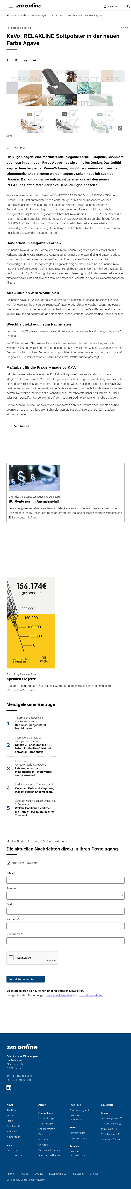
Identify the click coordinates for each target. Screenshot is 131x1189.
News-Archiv (13, 1137)
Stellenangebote (110, 1118)
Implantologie (45, 1124)
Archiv (42, 1105)
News (10, 1105)
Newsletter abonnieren (23, 979)
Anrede (11, 888)
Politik (10, 1116)
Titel (9, 904)
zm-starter (107, 1105)
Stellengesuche (109, 1124)
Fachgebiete (45, 1113)
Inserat (105, 1113)
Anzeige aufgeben (111, 1139)
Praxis (10, 1121)
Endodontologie (46, 1129)
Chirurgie (43, 1145)
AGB (23, 1174)
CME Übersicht (15, 1155)
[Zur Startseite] (29, 5)
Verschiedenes (109, 1134)
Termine (74, 1146)
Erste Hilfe (12, 1150)
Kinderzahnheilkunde (49, 1150)
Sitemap (94, 1174)
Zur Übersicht (22, 426)
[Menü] (11, 6)
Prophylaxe (76, 1105)
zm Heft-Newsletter (91, 995)
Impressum (78, 1174)
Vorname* (12, 919)
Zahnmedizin (13, 1131)
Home (13, 15)
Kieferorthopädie (47, 1134)
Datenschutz (56, 1174)
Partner (11, 1174)
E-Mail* (11, 873)
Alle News (12, 1110)
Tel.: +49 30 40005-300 (19, 1076)
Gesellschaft (13, 1126)
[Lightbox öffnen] (120, 128)
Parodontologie (46, 1118)
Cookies (39, 1174)
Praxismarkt (107, 1129)
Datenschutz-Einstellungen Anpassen (26, 1180)
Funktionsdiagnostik (80, 1110)
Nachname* (14, 934)
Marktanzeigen (77, 1133)
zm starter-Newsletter (59, 995)
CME (9, 1145)
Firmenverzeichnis (79, 1138)
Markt (73, 1127)
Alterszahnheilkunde (49, 1155)
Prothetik (43, 1139)
